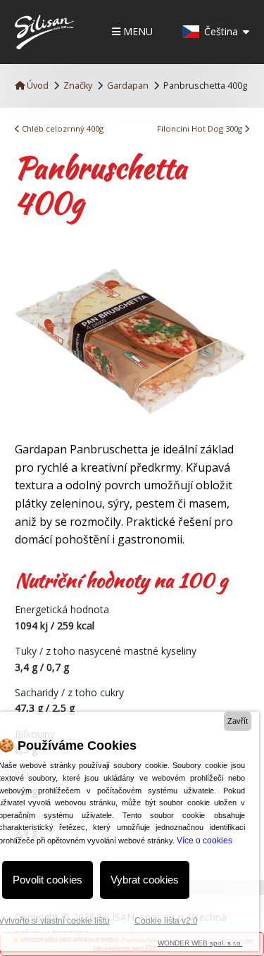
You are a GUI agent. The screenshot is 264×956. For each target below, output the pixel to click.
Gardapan (128, 86)
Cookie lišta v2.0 (166, 921)
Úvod (37, 86)
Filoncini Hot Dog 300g (200, 128)
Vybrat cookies (145, 880)
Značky (77, 86)
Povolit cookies (47, 880)
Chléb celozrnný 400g (61, 128)
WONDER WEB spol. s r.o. (200, 943)
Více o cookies (204, 840)
